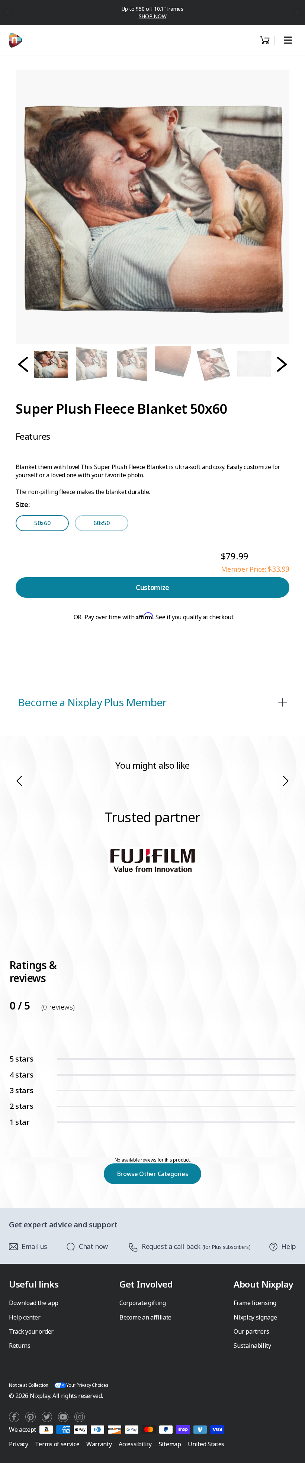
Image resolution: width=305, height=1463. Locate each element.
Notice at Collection (28, 1385)
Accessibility (135, 1444)
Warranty (99, 1444)
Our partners (251, 1331)
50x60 (42, 523)
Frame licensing (255, 1303)
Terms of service (57, 1444)
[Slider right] (286, 781)
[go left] (8, 12)
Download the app (33, 1303)
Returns (19, 1345)
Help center (24, 1317)
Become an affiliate (145, 1317)
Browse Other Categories (152, 1174)
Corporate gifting (142, 1303)
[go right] (297, 12)
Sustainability (252, 1345)
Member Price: (255, 569)
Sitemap (170, 1444)
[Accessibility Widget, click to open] (290, 1451)
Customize (152, 587)
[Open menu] (287, 40)
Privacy (18, 1444)
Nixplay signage (255, 1317)
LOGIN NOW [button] (152, 16)
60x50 (101, 523)
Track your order (31, 1331)
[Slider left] (19, 781)
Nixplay (40, 1396)
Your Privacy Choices (87, 1385)
